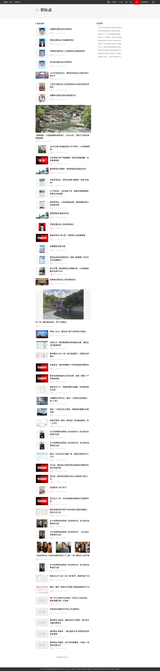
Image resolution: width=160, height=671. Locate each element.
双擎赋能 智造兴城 (57, 246)
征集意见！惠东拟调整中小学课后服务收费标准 (69, 365)
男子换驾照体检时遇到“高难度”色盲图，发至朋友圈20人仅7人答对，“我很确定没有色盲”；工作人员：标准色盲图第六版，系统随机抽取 (111, 31)
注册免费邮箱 (144, 2)
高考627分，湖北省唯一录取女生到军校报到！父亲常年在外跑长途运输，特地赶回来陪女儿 (111, 37)
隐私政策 (89, 669)
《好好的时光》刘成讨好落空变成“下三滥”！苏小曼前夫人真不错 (62, 555)
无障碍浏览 (17, 2)
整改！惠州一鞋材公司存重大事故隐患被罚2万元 (70, 587)
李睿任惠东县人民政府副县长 (62, 224)
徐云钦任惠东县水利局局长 (61, 62)
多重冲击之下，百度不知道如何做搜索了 (109, 34)
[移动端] (108, 2)
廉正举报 (112, 669)
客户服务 (84, 669)
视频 (52, 604)
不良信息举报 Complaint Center (101, 669)
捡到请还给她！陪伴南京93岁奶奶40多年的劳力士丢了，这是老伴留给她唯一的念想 (111, 40)
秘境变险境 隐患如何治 (59, 213)
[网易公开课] (114, 2)
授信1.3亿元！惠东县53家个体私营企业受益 (68, 331)
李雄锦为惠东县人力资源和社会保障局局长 (67, 51)
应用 (11, 2)
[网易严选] (121, 2)
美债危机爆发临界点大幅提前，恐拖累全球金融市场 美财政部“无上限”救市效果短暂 (111, 53)
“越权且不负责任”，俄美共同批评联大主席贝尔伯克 (111, 56)
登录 (137, 2)
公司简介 (67, 669)
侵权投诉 (117, 669)
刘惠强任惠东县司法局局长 (61, 29)
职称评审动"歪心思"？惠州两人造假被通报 (67, 235)
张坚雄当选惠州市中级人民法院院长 (65, 609)
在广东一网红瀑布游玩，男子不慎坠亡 (51, 322)
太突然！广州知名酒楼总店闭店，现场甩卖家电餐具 (111, 43)
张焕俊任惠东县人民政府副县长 (63, 280)
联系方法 (73, 669)
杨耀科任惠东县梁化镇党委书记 (63, 95)
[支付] (126, 2)
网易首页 (6, 2)
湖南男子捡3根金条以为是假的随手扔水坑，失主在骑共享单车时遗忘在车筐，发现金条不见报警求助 (111, 50)
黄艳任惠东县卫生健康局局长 (62, 40)
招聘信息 (78, 669)
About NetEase (60, 669)
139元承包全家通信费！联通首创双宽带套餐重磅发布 (111, 27)
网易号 (52, 33)
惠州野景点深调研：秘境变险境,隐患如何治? (68, 169)
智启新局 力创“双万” (58, 487)
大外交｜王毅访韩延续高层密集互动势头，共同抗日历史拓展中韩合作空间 (111, 47)
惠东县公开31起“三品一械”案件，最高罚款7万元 (70, 576)
